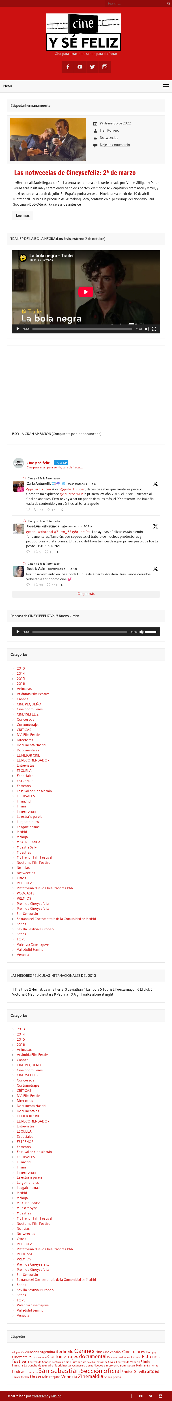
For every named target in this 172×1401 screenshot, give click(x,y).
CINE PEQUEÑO (29, 704)
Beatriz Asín (36, 569)
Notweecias (109, 138)
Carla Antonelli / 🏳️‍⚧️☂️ (43, 484)
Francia (17, 1365)
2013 (21, 668)
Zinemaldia (90, 1376)
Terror (16, 1377)
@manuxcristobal (39, 532)
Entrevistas (25, 766)
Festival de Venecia (128, 1362)
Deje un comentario (115, 145)
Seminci (127, 1372)
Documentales (28, 750)
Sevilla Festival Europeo (35, 929)
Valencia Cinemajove (33, 944)
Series (21, 924)
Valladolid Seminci (30, 950)
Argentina (47, 1352)
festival (20, 1361)
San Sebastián (27, 914)
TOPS (21, 939)
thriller (25, 1377)
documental (93, 1356)
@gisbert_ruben (38, 489)
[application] (86, 291)
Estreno (136, 1357)
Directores (25, 740)
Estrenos (24, 786)
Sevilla (140, 1371)
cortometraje (39, 1357)
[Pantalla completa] (154, 329)
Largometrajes (28, 822)
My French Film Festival (34, 857)
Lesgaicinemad (28, 827)
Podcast (19, 1371)
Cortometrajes (28, 725)
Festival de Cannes (39, 1362)
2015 (21, 679)
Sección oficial (101, 1371)
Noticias (23, 868)
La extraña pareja (29, 817)
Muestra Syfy (27, 847)
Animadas (24, 689)
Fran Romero (109, 130)
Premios (33, 1372)
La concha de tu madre (38, 1365)
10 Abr (88, 526)
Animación (32, 1352)
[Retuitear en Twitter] (24, 478)
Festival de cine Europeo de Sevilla (73, 1362)
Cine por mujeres (30, 709)
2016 (21, 684)
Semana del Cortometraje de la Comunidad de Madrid (56, 919)
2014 (21, 674)
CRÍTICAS (24, 730)
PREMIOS (24, 898)
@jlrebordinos (70, 526)
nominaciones (85, 1365)
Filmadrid (23, 801)
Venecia (23, 955)
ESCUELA (24, 771)
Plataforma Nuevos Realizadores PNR (45, 888)
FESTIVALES (26, 796)
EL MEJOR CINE (28, 755)
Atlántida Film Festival (33, 694)
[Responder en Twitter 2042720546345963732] (29, 552)
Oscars (131, 1365)
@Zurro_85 (62, 532)
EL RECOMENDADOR (33, 760)
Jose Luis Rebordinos (43, 526)
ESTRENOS (25, 781)
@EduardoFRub (71, 494)
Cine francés (133, 1351)
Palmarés (143, 1365)
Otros (21, 878)
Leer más (23, 215)
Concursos (25, 720)
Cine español (112, 1352)
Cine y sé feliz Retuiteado (44, 478)
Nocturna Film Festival (34, 863)
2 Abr (73, 568)
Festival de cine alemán (34, 791)
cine (98, 1352)
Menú (7, 86)
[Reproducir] (18, 329)
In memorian (26, 811)
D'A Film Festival (29, 735)
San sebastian (59, 1371)
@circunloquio (56, 568)
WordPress (40, 1396)
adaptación (18, 1352)
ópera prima (112, 1377)
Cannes (22, 699)
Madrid (22, 832)
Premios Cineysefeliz (33, 904)
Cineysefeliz (21, 1357)
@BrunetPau (81, 532)
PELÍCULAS (25, 883)
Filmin (21, 806)
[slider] (151, 631)
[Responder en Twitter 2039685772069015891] (29, 585)
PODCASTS (25, 893)
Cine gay (151, 1352)
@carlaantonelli (77, 483)
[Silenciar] (147, 329)
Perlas (154, 1365)
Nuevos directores (105, 1365)
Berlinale (64, 1351)
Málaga (22, 837)
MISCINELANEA (29, 842)
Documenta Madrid (31, 745)
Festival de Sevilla (105, 1362)
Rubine (56, 1396)
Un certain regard (45, 1377)
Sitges (21, 934)
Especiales (25, 776)
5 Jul (94, 483)
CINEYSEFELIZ (28, 714)
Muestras (24, 853)
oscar (121, 1365)
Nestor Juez (70, 1365)
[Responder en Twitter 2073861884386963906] (29, 509)
